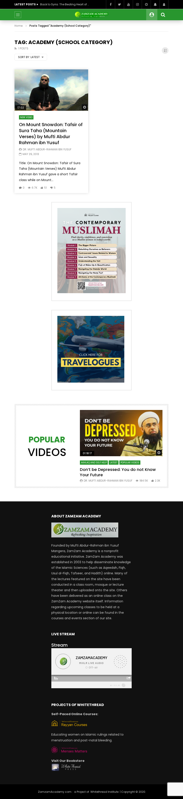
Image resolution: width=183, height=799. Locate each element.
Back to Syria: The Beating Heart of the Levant (64, 4)
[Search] (162, 14)
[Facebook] (110, 4)
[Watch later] (146, 4)
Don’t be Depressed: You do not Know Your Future (118, 472)
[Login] (164, 4)
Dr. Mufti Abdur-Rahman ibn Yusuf (47, 149)
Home (19, 26)
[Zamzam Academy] (91, 14)
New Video (26, 117)
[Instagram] (137, 4)
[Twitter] (119, 4)
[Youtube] (128, 4)
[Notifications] (155, 4)
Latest (113, 462)
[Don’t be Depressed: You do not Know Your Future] (121, 433)
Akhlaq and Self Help (94, 462)
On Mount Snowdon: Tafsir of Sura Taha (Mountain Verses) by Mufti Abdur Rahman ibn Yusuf (51, 133)
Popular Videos (130, 462)
